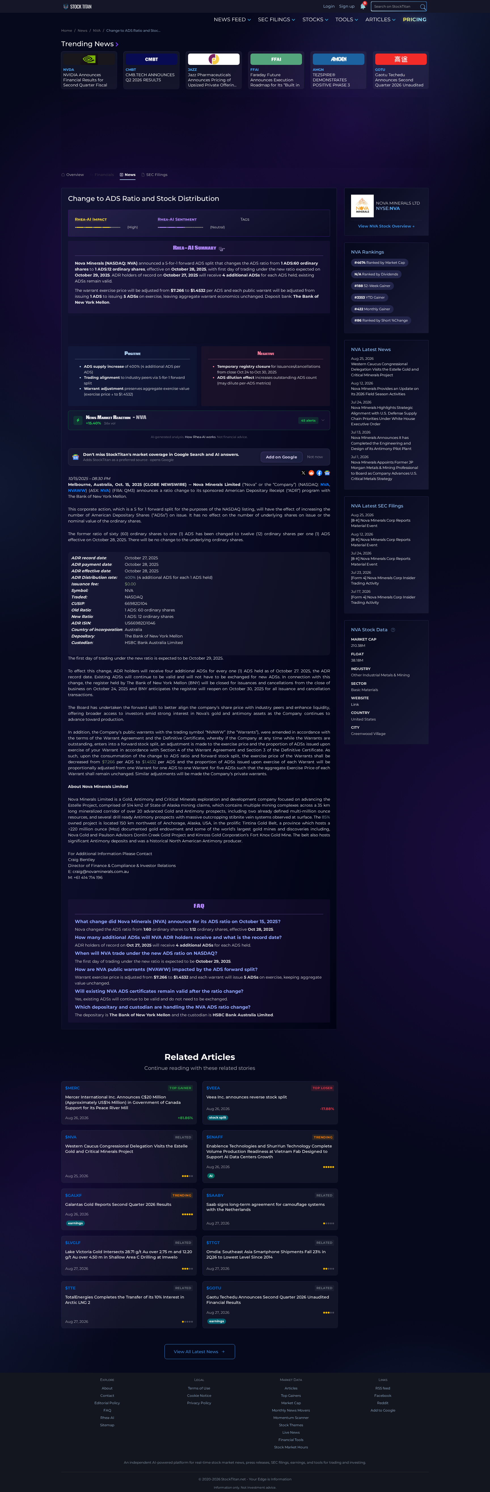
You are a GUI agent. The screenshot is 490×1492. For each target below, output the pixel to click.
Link (355, 705)
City (355, 728)
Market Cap (363, 639)
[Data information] (393, 630)
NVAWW (77, 490)
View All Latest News (196, 1351)
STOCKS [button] (313, 19)
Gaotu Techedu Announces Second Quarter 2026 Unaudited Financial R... (399, 82)
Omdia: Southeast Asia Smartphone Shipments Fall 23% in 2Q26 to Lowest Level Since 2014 (266, 1254)
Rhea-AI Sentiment (177, 219)
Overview (75, 174)
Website (360, 698)
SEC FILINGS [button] (274, 19)
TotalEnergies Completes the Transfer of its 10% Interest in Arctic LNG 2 (124, 1300)
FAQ (107, 1410)
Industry (361, 669)
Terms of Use (199, 1388)
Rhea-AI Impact (91, 219)
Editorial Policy (107, 1403)
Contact (107, 1395)
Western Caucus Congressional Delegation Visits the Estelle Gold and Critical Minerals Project (385, 369)
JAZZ (192, 69)
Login (329, 6)
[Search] (423, 6)
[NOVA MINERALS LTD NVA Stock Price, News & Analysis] (362, 206)
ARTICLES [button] (378, 19)
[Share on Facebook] (318, 473)
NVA (324, 484)
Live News (291, 1432)
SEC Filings (157, 174)
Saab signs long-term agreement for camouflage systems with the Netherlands (265, 1207)
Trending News (87, 44)
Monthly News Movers (291, 1410)
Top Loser (323, 1088)
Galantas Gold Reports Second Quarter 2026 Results (118, 1204)
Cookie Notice (199, 1395)
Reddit (382, 1403)
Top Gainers (291, 1395)
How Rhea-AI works (200, 437)
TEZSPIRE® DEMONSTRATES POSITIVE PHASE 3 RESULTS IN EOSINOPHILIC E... (331, 85)
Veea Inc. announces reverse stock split (246, 1097)
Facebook (382, 1395)
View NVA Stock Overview (386, 226)
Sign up (346, 6)
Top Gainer (180, 1088)
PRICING (415, 19)
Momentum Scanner (291, 1418)
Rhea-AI (107, 1418)
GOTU (380, 69)
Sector (358, 684)
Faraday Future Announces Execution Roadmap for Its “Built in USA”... (274, 82)
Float (357, 654)
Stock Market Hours (291, 1447)
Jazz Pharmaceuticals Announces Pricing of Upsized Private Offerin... (212, 80)
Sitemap (107, 1425)
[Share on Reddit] (310, 473)
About (107, 1388)
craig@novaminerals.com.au (101, 871)
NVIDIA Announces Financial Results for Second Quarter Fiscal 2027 (85, 82)
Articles (291, 1388)
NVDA (68, 69)
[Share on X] (302, 473)
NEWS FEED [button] (230, 19)
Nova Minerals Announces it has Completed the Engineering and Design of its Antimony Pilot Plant (381, 442)
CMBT (131, 69)
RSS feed (382, 1388)
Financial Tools (290, 1440)
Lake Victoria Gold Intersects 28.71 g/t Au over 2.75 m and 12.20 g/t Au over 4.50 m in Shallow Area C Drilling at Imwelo (128, 1254)
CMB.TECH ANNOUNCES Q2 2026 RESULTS (150, 77)
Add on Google (281, 457)
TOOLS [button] (344, 19)
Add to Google (383, 1410)
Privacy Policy (199, 1403)
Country (360, 713)
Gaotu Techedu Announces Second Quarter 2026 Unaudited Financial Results (267, 1300)
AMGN (318, 69)
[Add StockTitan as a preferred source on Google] (326, 473)
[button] (222, 249)
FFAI (254, 69)
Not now (315, 456)
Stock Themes (291, 1425)
